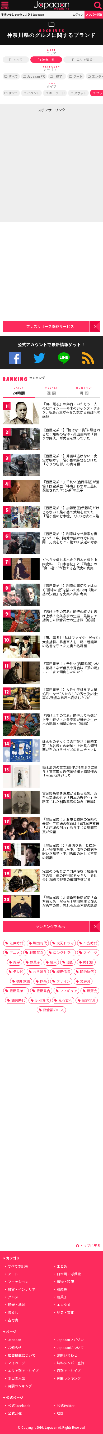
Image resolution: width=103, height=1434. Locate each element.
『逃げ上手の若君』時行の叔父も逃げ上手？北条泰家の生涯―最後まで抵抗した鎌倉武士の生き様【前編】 (69, 615)
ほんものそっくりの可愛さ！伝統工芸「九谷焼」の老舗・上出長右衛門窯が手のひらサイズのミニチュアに (69, 745)
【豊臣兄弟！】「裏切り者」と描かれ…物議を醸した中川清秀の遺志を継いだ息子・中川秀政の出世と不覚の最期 (69, 851)
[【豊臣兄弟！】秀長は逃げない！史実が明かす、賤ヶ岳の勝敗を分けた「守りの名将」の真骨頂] (21, 466)
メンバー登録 (94, 14)
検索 (98, 5)
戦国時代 (40, 942)
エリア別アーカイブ (23, 1370)
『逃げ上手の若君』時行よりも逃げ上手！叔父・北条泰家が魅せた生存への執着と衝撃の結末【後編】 (69, 719)
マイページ (16, 1362)
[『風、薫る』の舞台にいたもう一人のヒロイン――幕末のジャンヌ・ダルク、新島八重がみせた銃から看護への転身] (21, 414)
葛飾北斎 (89, 1000)
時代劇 (88, 962)
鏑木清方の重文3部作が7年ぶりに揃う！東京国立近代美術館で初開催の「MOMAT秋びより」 (69, 771)
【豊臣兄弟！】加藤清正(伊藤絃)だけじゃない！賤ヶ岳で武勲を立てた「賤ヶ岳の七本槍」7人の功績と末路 (70, 511)
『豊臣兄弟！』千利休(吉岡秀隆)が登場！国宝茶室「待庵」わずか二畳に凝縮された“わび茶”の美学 (70, 485)
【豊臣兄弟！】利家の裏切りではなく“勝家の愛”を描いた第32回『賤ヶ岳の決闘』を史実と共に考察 (69, 589)
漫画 (70, 962)
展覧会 (92, 990)
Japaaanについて (70, 1347)
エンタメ (64, 1304)
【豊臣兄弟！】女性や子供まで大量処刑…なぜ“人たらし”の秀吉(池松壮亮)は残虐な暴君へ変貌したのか (70, 693)
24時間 (18, 391)
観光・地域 (16, 1304)
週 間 (51, 391)
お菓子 (35, 962)
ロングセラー (63, 952)
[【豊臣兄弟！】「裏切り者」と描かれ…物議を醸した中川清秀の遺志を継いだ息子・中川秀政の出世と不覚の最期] (21, 855)
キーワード (57, 93)
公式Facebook (15, 358)
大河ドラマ (65, 942)
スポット (80, 93)
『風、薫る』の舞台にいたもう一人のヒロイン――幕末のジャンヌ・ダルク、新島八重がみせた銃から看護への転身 (71, 410)
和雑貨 (62, 1289)
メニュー (4, 5)
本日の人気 (16, 1378)
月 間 (84, 391)
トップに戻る (89, 1245)
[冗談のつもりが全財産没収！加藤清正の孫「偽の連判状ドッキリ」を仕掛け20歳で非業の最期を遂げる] (21, 881)
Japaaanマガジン (70, 1339)
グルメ (13, 1296)
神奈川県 (48, 59)
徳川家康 (23, 981)
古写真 (13, 1319)
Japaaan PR (36, 76)
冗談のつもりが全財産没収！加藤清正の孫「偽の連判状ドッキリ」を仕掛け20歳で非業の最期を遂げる (69, 875)
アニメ (15, 952)
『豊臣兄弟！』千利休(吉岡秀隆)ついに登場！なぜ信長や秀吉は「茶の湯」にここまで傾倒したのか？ (70, 667)
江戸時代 (16, 942)
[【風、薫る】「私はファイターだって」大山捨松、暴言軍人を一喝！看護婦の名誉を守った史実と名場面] (21, 648)
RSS (88, 358)
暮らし (13, 1312)
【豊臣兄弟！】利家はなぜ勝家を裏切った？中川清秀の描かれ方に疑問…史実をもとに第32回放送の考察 (69, 537)
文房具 (85, 981)
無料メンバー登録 (70, 1362)
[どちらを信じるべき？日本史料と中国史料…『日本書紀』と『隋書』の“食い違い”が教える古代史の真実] (21, 570)
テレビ (18, 971)
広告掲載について (21, 1355)
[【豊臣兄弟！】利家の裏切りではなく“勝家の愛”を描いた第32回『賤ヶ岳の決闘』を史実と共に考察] (21, 596)
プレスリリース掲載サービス (50, 326)
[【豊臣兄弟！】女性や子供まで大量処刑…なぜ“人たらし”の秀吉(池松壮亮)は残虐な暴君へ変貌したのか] (21, 699)
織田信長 (63, 971)
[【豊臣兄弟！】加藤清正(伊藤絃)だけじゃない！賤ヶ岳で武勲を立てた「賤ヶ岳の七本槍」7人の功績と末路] (21, 518)
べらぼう (40, 971)
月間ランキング (20, 1385)
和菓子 (62, 1296)
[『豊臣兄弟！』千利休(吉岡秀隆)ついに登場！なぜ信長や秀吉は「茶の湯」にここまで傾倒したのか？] (21, 673)
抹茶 (43, 981)
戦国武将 (36, 952)
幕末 (53, 962)
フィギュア (68, 990)
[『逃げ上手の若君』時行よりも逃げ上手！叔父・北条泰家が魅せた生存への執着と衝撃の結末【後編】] (21, 725)
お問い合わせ (67, 1355)
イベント (33, 93)
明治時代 (87, 971)
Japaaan (51, 5)
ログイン (78, 14)
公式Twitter (39, 358)
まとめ (62, 1266)
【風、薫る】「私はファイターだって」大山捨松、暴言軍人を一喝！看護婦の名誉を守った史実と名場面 (71, 641)
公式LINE (64, 358)
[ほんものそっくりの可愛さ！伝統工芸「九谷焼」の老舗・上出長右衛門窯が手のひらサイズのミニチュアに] (21, 751)
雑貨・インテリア (21, 1289)
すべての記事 (18, 1266)
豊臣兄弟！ (18, 990)
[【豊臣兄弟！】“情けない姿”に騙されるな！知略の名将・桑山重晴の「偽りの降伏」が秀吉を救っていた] (21, 440)
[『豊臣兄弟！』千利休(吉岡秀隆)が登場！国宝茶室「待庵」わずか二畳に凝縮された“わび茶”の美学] (21, 492)
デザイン (63, 981)
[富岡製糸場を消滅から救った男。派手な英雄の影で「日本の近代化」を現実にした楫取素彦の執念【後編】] (21, 803)
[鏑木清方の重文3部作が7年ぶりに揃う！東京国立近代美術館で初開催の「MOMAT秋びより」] (21, 777)
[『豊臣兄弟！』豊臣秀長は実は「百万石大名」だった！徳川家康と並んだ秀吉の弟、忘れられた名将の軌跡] (21, 907)
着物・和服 (65, 1281)
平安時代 (90, 942)
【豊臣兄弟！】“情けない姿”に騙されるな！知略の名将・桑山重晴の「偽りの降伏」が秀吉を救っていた (71, 434)
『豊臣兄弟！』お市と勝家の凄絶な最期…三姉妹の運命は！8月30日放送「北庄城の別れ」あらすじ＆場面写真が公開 (70, 825)
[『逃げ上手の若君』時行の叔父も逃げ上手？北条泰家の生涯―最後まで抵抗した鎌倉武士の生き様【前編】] (21, 622)
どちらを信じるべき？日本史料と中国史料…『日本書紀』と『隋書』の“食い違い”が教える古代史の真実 (69, 563)
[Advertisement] (51, 165)
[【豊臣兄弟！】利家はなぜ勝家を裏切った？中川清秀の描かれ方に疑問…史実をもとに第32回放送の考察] (21, 544)
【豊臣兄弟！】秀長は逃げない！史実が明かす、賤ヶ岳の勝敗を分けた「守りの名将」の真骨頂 (69, 460)
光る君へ (65, 1000)
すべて (18, 59)
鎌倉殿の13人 (53, 1009)
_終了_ (59, 76)
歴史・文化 (65, 1312)
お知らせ (15, 1347)
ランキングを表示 (50, 926)
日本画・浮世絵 (69, 1273)
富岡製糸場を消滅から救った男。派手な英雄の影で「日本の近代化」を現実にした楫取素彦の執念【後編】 (69, 797)
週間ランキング (69, 1378)
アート (78, 76)
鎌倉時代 (18, 1000)
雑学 (16, 962)
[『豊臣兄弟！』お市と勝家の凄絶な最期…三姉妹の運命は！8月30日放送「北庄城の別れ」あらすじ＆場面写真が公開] (21, 829)
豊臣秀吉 (43, 990)
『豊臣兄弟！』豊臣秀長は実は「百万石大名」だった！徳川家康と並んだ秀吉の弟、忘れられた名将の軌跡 (69, 901)
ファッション (18, 1281)
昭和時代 (42, 1000)
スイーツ (90, 952)
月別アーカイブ (69, 1370)
